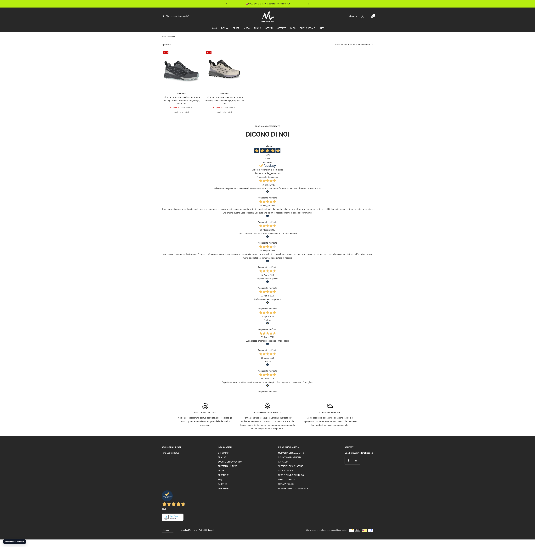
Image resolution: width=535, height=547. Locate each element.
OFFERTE (281, 28)
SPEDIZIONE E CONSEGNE (290, 466)
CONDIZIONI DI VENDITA (289, 457)
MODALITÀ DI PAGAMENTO (291, 453)
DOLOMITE (181, 94)
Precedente (262, 177)
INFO (322, 28)
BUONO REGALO (307, 28)
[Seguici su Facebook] (348, 460)
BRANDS (222, 457)
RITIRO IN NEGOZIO (287, 479)
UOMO (214, 28)
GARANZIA (283, 462)
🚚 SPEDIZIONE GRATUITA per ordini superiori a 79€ (267, 4)
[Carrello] (371, 16)
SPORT (236, 28)
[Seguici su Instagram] (356, 460)
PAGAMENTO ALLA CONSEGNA (293, 488)
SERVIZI (269, 28)
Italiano (351, 16)
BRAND (257, 28)
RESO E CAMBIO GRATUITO (291, 475)
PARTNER (222, 484)
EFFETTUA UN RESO (227, 466)
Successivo (273, 177)
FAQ (220, 479)
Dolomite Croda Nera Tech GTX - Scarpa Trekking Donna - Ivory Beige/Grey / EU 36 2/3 (224, 100)
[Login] (362, 16)
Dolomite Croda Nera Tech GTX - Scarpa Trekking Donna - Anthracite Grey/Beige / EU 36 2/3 (181, 100)
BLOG (293, 28)
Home (164, 36)
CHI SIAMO (223, 453)
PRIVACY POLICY (286, 484)
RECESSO (222, 470)
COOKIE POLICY (285, 470)
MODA (247, 28)
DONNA (224, 28)
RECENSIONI (224, 475)
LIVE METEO (224, 488)
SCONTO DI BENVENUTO (230, 462)
